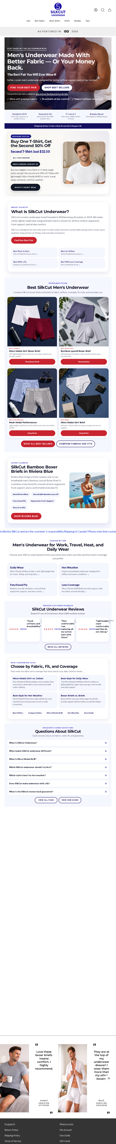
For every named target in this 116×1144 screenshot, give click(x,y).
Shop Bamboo (84, 362)
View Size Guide (69, 800)
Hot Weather (73, 713)
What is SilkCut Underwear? (23, 743)
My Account (66, 1129)
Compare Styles (35, 713)
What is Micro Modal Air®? (22, 759)
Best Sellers (18, 713)
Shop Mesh (32, 433)
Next (108, 1078)
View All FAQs (46, 800)
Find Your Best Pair (23, 87)
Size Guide (89, 713)
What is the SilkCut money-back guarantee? (31, 791)
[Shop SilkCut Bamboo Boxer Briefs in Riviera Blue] (87, 490)
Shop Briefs (84, 433)
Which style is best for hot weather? (27, 775)
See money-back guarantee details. (52, 94)
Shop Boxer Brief (32, 362)
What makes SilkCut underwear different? (30, 751)
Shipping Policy (12, 1135)
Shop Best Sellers (57, 87)
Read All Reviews (58, 647)
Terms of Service (13, 1141)
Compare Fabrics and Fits (75, 444)
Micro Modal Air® (55, 713)
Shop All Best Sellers (38, 444)
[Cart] (109, 10)
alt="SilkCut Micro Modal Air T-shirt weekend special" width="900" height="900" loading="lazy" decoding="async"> (84, 163)
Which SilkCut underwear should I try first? (30, 767)
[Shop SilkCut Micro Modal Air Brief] (84, 393)
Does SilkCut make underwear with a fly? (29, 783)
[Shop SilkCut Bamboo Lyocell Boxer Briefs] (84, 321)
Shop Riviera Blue (26, 516)
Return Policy (11, 1129)
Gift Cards (65, 1141)
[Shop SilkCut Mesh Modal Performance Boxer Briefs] (32, 393)
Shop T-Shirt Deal (25, 187)
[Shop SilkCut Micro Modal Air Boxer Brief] (32, 321)
